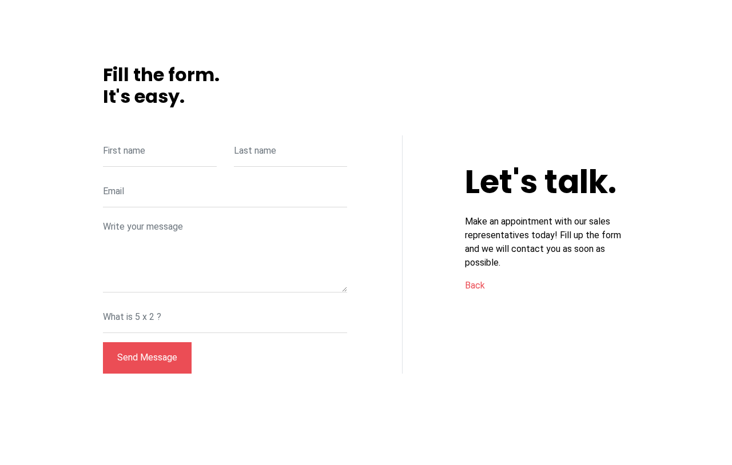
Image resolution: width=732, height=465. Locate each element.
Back (475, 285)
